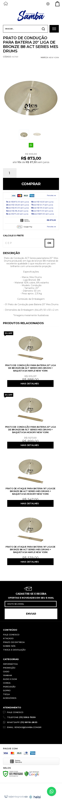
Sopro (7, 690)
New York (54, 57)
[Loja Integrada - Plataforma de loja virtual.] (16, 797)
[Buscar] (43, 28)
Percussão (9, 686)
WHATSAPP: (22, 722)
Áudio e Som (10, 679)
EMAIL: (24, 727)
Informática (10, 664)
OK (49, 243)
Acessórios (9, 698)
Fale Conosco (11, 634)
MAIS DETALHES (30, 383)
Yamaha (7, 675)
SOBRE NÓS (9, 646)
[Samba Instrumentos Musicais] (31, 16)
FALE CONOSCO (15, 712)
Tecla (6, 694)
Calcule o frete (13, 235)
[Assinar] (31, 614)
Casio (6, 671)
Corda (7, 683)
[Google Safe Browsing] (31, 773)
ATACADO (8, 638)
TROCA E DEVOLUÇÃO (14, 650)
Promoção (9, 668)
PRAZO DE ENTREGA (14, 642)
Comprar (31, 184)
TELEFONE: (21, 717)
